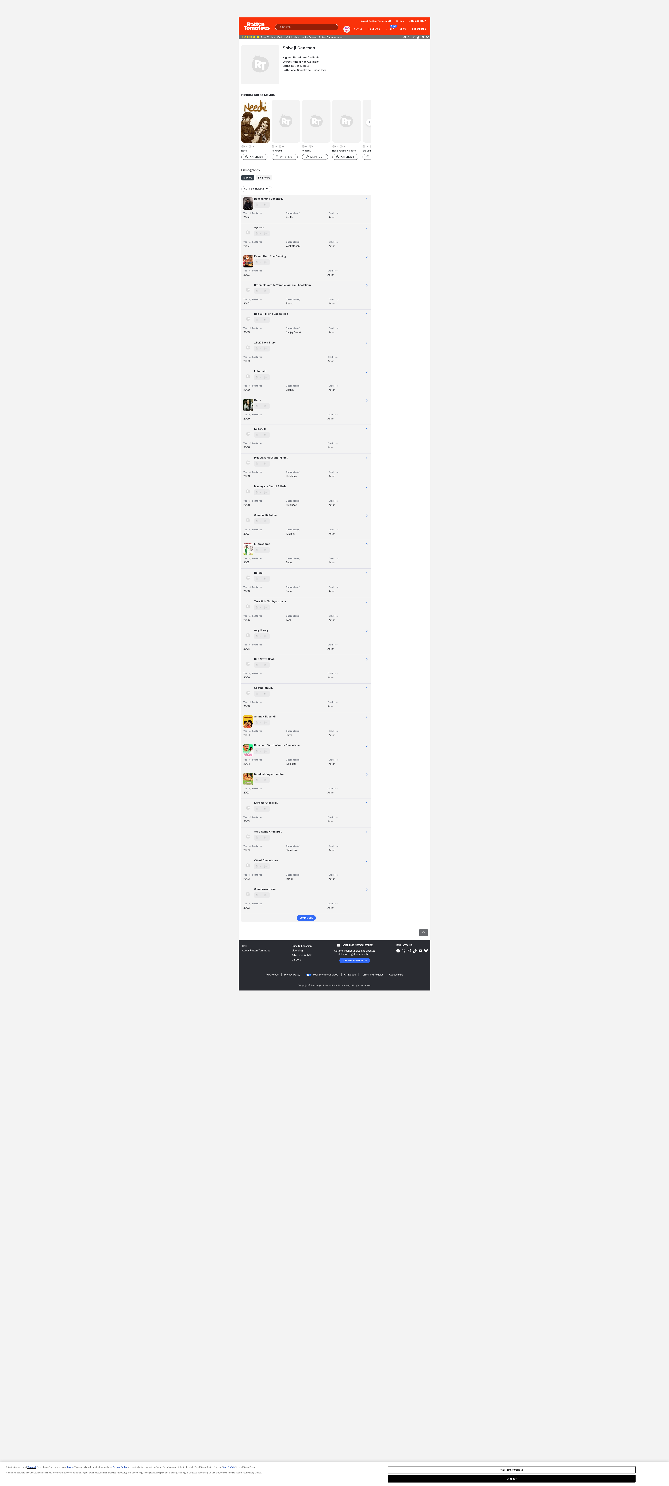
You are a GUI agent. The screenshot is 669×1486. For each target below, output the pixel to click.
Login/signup (417, 21)
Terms (70, 1467)
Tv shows (374, 29)
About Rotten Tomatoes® (376, 21)
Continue (512, 1479)
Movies (358, 29)
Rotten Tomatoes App (331, 37)
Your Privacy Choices (325, 974)
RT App (390, 29)
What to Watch (284, 37)
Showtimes (419, 29)
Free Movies (268, 37)
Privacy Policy (120, 1467)
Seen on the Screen (305, 37)
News (403, 29)
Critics (400, 21)
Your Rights (229, 1467)
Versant (32, 1467)
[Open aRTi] (347, 29)
